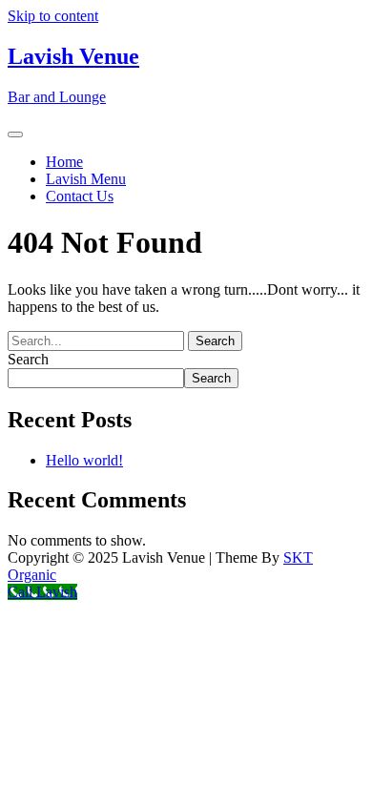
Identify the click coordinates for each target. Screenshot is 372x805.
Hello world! (84, 460)
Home (64, 162)
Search (28, 359)
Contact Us (80, 196)
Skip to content (53, 16)
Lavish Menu (86, 179)
